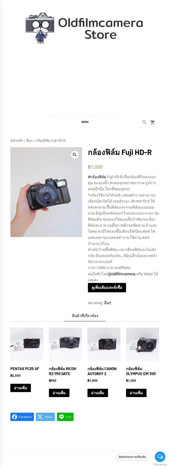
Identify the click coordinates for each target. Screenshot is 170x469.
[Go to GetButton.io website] (160, 464)
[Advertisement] (85, 76)
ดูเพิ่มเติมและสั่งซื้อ (107, 287)
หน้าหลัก (16, 141)
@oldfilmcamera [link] (121, 274)
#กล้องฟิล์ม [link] (97, 177)
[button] (85, 121)
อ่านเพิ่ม (20, 388)
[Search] (144, 122)
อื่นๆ (29, 141)
